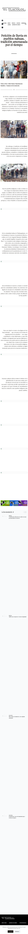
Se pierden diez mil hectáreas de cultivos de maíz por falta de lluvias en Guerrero (17, 518)
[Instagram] (2, 27)
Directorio (4, 922)
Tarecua (13, 23)
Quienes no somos (16, 24)
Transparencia (22, 922)
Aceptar (10, 931)
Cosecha (18, 23)
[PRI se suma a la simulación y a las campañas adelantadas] (5, 764)
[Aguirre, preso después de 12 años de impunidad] (5, 664)
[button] (2, 503)
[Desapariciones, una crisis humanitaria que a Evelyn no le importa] (5, 864)
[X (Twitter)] (2, 24)
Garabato (23, 23)
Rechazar (17, 931)
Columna (4, 23)
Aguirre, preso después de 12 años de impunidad (17, 616)
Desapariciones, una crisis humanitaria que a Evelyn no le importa (17, 817)
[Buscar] (25, 24)
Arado (9, 23)
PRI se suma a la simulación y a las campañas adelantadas (17, 717)
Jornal (9, 24)
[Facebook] (2, 20)
